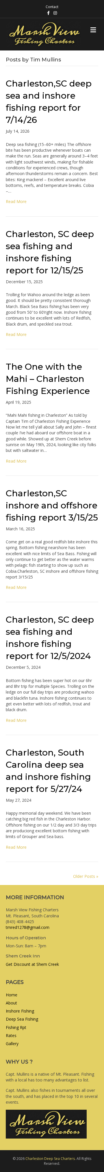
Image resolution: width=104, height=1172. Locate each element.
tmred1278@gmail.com (27, 927)
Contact (52, 6)
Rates (11, 1035)
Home (11, 995)
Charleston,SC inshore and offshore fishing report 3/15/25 (52, 505)
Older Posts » (85, 876)
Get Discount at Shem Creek (32, 964)
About (11, 1003)
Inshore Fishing (20, 1011)
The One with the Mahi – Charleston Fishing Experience (48, 378)
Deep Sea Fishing (22, 1019)
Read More (16, 201)
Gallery (12, 1043)
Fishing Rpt (16, 1027)
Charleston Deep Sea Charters (50, 1158)
